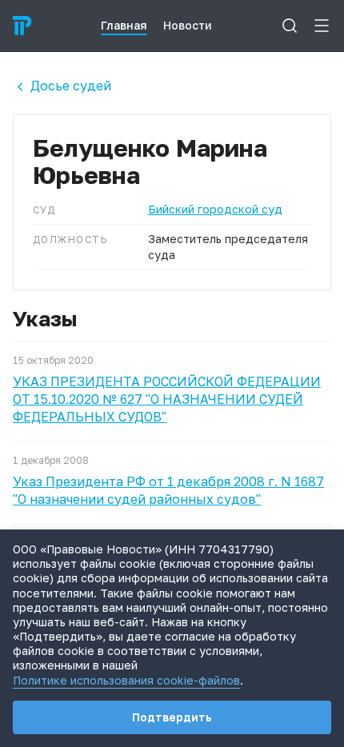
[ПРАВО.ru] (22, 25)
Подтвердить (172, 717)
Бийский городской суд (215, 209)
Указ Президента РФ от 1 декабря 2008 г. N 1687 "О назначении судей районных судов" (168, 490)
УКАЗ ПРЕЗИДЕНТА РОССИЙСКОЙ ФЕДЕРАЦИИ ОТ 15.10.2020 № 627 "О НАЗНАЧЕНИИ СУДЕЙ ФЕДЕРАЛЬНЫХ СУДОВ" (167, 399)
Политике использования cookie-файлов (126, 680)
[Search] (289, 25)
